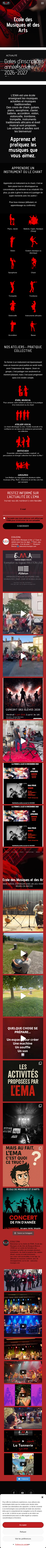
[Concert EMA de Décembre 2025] (23, 826)
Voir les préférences (23, 1539)
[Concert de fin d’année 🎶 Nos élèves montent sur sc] (23, 1208)
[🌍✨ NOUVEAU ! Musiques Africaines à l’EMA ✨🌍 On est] (23, 911)
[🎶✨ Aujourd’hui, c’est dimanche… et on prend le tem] (23, 953)
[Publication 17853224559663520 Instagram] (23, 741)
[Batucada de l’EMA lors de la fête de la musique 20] (23, 656)
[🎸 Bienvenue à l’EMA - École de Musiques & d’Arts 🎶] (23, 1081)
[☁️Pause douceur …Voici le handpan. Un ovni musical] (23, 996)
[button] (42, 1497)
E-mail (23, 509)
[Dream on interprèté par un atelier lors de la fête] (23, 613)
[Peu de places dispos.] (23, 571)
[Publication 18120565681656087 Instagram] (23, 698)
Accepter (23, 1525)
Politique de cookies (22, 1544)
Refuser (23, 1532)
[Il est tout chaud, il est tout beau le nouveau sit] (23, 868)
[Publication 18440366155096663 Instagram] (23, 783)
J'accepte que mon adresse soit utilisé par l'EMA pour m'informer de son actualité (24, 519)
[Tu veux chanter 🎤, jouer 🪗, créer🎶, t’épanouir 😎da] (23, 1166)
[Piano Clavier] (13, 219)
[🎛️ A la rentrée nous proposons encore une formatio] (23, 1038)
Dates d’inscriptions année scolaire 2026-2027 (24, 67)
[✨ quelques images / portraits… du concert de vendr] (23, 1123)
